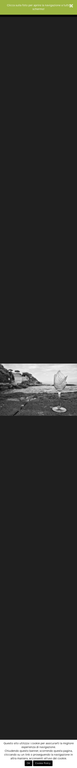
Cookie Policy (42, 763)
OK (28, 763)
